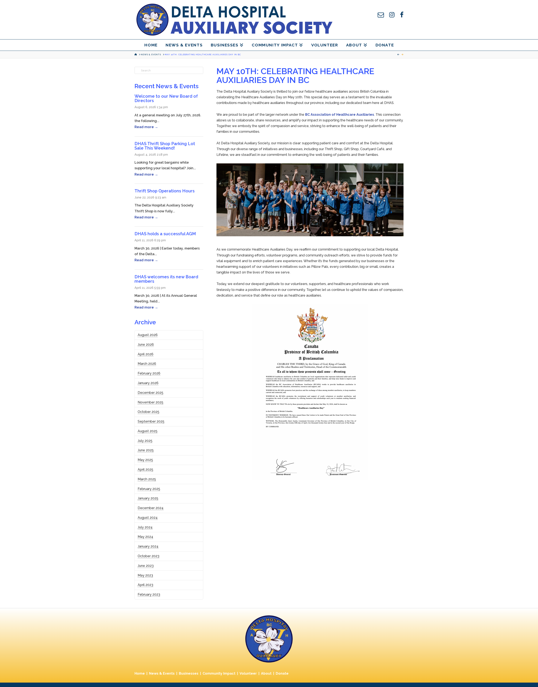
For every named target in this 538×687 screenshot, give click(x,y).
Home (139, 673)
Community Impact (219, 673)
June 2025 (146, 450)
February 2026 (149, 373)
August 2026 (148, 335)
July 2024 (145, 527)
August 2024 (148, 518)
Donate (282, 673)
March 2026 (147, 364)
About (266, 673)
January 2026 (148, 383)
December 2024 (151, 508)
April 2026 (145, 354)
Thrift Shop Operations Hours (164, 190)
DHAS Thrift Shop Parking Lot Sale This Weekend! (164, 146)
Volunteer (248, 673)
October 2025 (148, 412)
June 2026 (146, 345)
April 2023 (145, 585)
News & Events (162, 673)
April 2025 (145, 470)
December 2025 (150, 393)
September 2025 (151, 421)
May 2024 (145, 537)
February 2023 (149, 594)
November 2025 (150, 402)
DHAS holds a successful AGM (165, 233)
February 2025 (149, 489)
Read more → (146, 127)
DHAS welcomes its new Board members (166, 279)
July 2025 (145, 441)
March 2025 (147, 479)
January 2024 (148, 546)
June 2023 (146, 566)
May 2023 (145, 575)
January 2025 (148, 498)
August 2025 (147, 431)
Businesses (188, 673)
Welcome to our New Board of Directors (166, 98)
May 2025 (145, 460)
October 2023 (148, 556)
